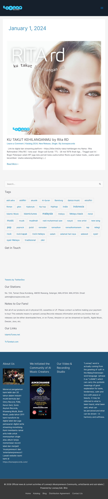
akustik (34, 200)
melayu (61, 214)
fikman (9, 207)
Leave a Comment (15, 143)
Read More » (12, 163)
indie (65, 206)
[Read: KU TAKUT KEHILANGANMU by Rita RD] (54, 88)
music (10, 220)
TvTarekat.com (12, 342)
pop (9, 227)
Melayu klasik (76, 214)
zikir (43, 240)
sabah (52, 234)
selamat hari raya (68, 234)
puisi (31, 227)
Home (28, 493)
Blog (45, 493)
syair (95, 234)
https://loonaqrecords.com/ (15, 462)
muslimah (33, 220)
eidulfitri (88, 200)
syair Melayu (13, 240)
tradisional (30, 240)
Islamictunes (30, 213)
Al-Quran (46, 200)
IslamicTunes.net (12, 334)
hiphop (54, 206)
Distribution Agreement (59, 493)
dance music (74, 200)
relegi (97, 227)
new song (95, 220)
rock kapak (22, 234)
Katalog (36, 493)
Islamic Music (13, 214)
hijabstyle (30, 207)
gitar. (19, 207)
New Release (45, 143)
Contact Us (77, 493)
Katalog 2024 (31, 143)
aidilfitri (22, 200)
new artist (81, 221)
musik (21, 221)
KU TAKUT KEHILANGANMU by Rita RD (38, 140)
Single (54, 143)
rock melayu (38, 234)
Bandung (59, 200)
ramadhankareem (73, 227)
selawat (84, 234)
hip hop (42, 207)
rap (87, 227)
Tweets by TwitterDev (15, 280)
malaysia (47, 213)
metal (90, 214)
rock (9, 234)
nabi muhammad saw (52, 221)
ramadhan (56, 227)
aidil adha (10, 200)
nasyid (70, 221)
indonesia (78, 206)
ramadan (43, 227)
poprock (20, 227)
